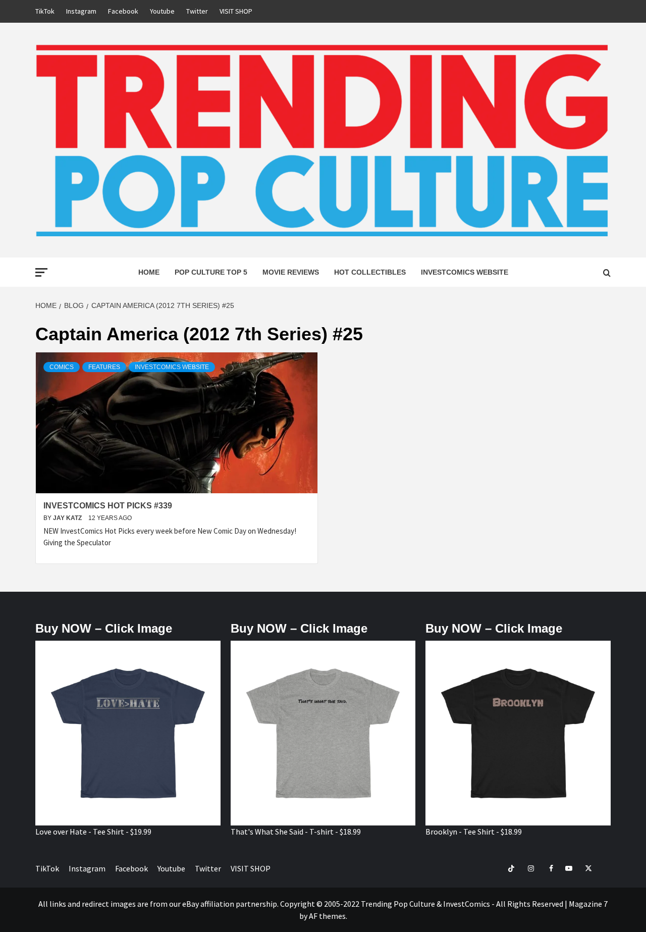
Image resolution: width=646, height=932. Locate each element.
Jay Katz (68, 518)
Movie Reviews (290, 272)
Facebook (123, 11)
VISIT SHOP (236, 11)
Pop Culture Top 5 (211, 272)
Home (148, 272)
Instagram (81, 11)
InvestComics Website (464, 272)
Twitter (197, 11)
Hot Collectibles (370, 272)
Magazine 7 (588, 904)
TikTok (45, 11)
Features (104, 367)
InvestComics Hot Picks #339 (107, 505)
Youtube (162, 11)
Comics (61, 367)
